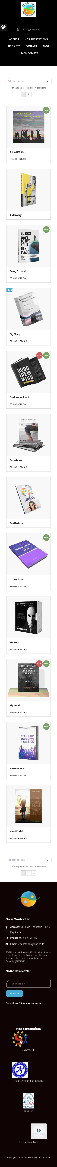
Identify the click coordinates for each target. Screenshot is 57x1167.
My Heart (15, 705)
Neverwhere (17, 768)
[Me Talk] (28, 617)
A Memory (16, 215)
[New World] (28, 806)
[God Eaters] (28, 498)
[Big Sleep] (28, 309)
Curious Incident (19, 397)
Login (22, 29)
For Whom (16, 460)
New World (16, 831)
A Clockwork (17, 152)
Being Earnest (18, 271)
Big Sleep (15, 334)
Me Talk (14, 642)
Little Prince (16, 579)
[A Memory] (28, 190)
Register (36, 29)
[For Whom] (28, 435)
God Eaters (16, 523)
